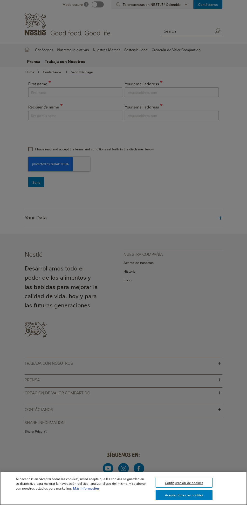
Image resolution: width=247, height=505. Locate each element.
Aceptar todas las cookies (184, 495)
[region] (123, 488)
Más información (86, 488)
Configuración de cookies (184, 482)
